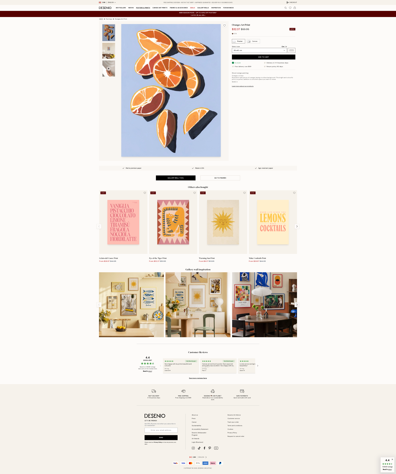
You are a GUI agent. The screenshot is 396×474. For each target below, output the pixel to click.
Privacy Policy (158, 442)
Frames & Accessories (179, 8)
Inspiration (216, 8)
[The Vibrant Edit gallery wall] (264, 304)
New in (131, 8)
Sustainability (196, 425)
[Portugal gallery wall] (131, 304)
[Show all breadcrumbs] (101, 19)
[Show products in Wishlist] (290, 7)
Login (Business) (197, 442)
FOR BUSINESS (228, 8)
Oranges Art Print (121, 19)
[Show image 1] (108, 32)
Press (194, 418)
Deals (192, 8)
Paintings (109, 19)
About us (195, 415)
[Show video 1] (108, 68)
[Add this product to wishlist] (224, 25)
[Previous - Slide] (99, 226)
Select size (236, 46)
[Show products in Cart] (294, 7)
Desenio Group (203, 468)
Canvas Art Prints (160, 8)
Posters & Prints (143, 8)
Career (194, 422)
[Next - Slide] (297, 226)
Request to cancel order (236, 436)
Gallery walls (203, 8)
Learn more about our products (243, 86)
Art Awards (195, 438)
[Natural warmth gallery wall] (198, 304)
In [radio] (286, 47)
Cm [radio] (283, 47)
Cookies (230, 429)
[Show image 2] (108, 51)
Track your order (233, 422)
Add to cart (263, 57)
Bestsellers (121, 8)
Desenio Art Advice (234, 415)
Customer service (234, 418)
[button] (291, 50)
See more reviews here (198, 378)
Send (161, 437)
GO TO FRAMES (220, 178)
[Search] (285, 8)
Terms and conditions (235, 425)
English (111, 2)
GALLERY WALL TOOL (176, 178)
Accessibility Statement (200, 429)
